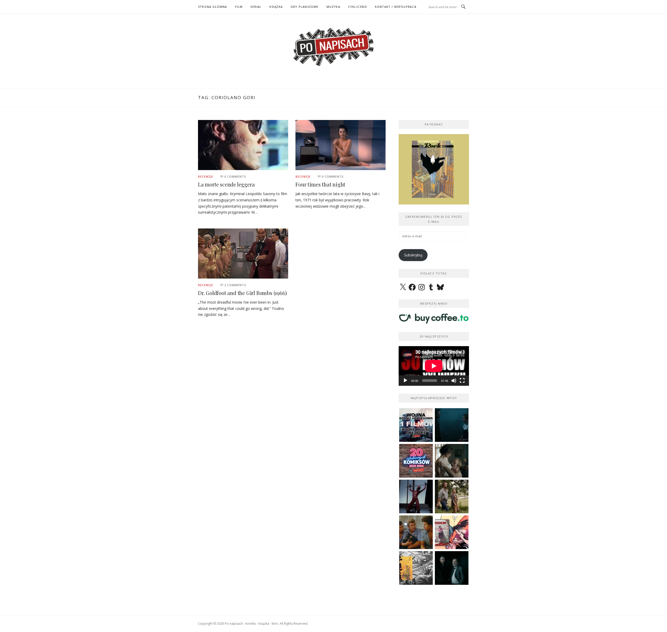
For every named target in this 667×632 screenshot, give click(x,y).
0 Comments (235, 176)
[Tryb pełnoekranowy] (462, 380)
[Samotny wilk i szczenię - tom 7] (416, 568)
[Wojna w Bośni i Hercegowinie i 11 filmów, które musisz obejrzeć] (416, 425)
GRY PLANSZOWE (305, 7)
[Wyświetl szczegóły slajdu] (434, 169)
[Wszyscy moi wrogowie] (451, 496)
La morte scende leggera (226, 184)
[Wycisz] (453, 380)
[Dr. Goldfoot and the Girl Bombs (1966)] (243, 253)
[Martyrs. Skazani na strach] (416, 496)
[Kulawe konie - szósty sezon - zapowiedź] (451, 568)
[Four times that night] (340, 144)
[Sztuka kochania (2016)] (451, 460)
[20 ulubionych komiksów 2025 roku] (416, 460)
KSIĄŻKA (276, 7)
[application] (434, 366)
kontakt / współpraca (395, 7)
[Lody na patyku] (416, 532)
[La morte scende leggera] (243, 144)
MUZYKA (333, 7)
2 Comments (235, 285)
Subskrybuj (413, 254)
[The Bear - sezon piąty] (451, 425)
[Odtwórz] (405, 380)
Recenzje (205, 176)
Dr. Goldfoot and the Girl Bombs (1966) (242, 292)
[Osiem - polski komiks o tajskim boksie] (451, 532)
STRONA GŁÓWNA (212, 7)
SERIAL (255, 7)
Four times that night (320, 184)
